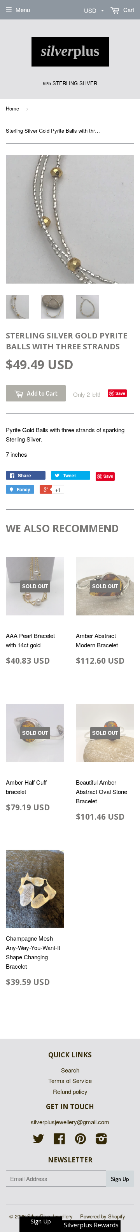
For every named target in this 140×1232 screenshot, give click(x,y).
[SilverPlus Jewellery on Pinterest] (80, 1141)
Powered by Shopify (102, 1216)
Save (120, 393)
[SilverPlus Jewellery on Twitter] (38, 1141)
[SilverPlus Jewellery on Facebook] (59, 1141)
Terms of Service (70, 1080)
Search (70, 1070)
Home (12, 108)
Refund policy (70, 1091)
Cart (128, 9)
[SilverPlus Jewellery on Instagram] (101, 1141)
